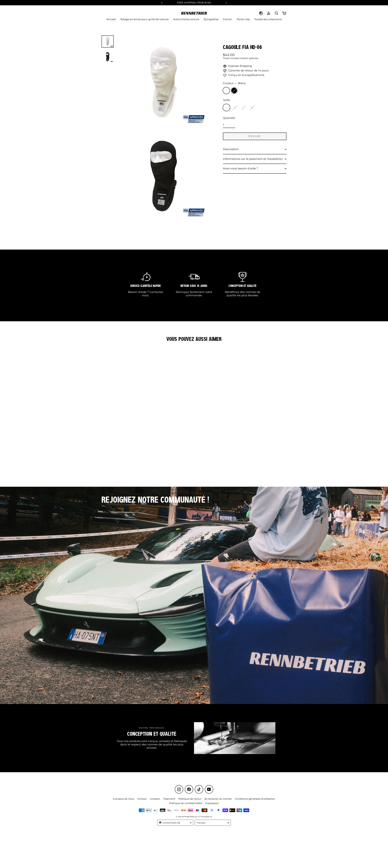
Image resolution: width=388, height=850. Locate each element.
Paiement (169, 798)
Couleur (234, 83)
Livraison (155, 798)
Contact (142, 798)
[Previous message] (162, 3)
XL (252, 107)
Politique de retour (189, 798)
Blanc (226, 90)
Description (231, 149)
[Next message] (226, 3)
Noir (234, 90)
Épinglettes (211, 19)
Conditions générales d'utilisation (255, 798)
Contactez (156, 292)
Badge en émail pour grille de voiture (144, 19)
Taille (226, 100)
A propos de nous (123, 798)
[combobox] (175, 823)
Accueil (111, 19)
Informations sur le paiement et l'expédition (253, 159)
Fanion (227, 19)
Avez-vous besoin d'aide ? (240, 168)
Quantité (229, 118)
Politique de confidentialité (185, 803)
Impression (212, 803)
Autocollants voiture (186, 19)
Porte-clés (243, 19)
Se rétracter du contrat (218, 798)
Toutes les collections (268, 19)
